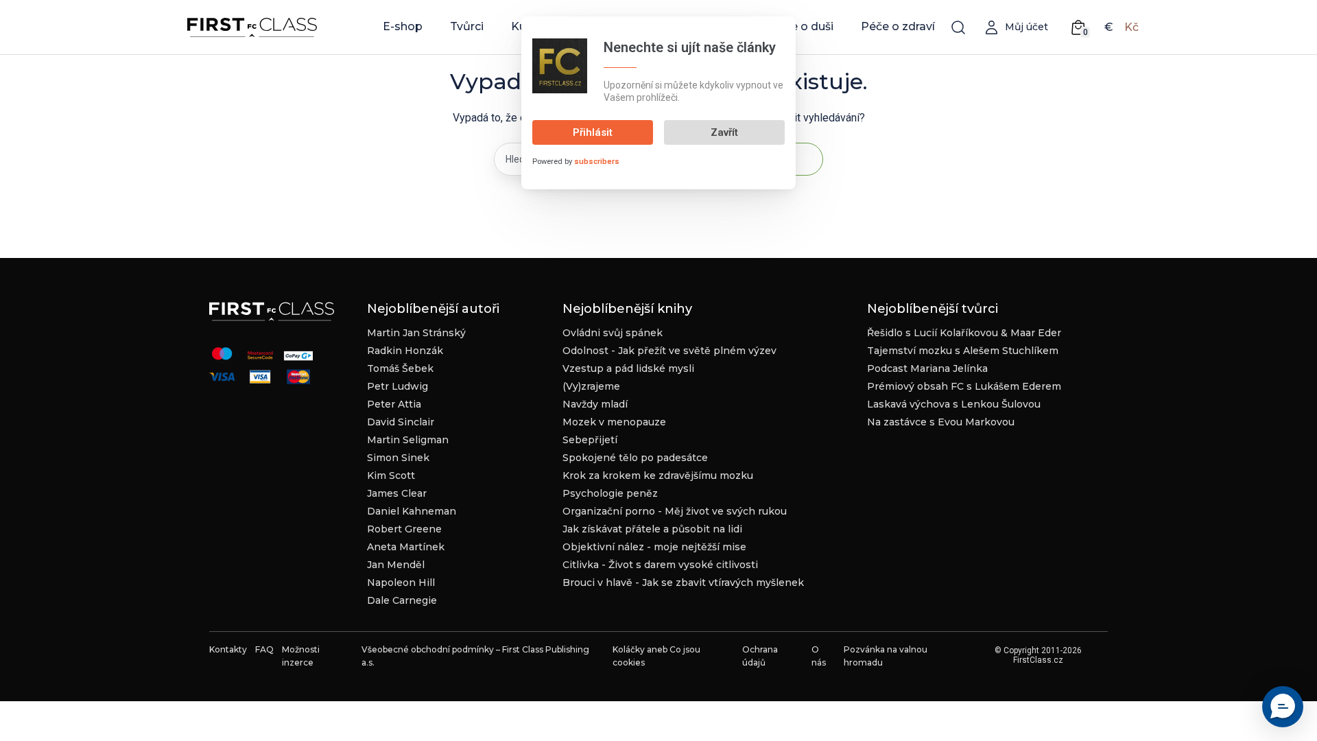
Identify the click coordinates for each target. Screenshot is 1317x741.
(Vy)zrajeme (591, 386)
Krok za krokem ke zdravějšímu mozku (657, 475)
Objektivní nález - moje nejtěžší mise (654, 547)
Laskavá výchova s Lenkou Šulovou (954, 404)
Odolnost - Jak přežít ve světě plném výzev (669, 350)
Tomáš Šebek (400, 368)
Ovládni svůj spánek (612, 333)
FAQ (264, 649)
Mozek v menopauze (614, 422)
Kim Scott (391, 475)
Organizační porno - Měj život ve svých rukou (674, 511)
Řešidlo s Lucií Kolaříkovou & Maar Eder (964, 333)
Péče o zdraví (898, 26)
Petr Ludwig (397, 386)
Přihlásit (593, 132)
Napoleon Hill (401, 582)
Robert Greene (404, 529)
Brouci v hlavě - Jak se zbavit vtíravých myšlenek (683, 582)
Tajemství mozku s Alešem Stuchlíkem (962, 350)
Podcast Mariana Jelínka (927, 368)
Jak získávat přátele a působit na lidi (652, 529)
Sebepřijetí (589, 440)
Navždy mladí (595, 404)
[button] (1282, 706)
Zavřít (724, 132)
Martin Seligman (408, 440)
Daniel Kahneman (411, 511)
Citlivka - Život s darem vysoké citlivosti (660, 564)
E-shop (403, 26)
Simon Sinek (398, 457)
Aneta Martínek (405, 547)
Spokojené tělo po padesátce (635, 457)
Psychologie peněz (610, 493)
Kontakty (228, 649)
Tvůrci (467, 26)
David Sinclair (400, 422)
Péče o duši (801, 26)
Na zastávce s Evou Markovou (941, 422)
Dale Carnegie (402, 600)
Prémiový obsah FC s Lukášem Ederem (964, 386)
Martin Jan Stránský (416, 333)
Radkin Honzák (405, 350)
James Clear (397, 493)
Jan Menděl (396, 564)
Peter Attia (394, 404)
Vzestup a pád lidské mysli (628, 368)
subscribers (596, 161)
